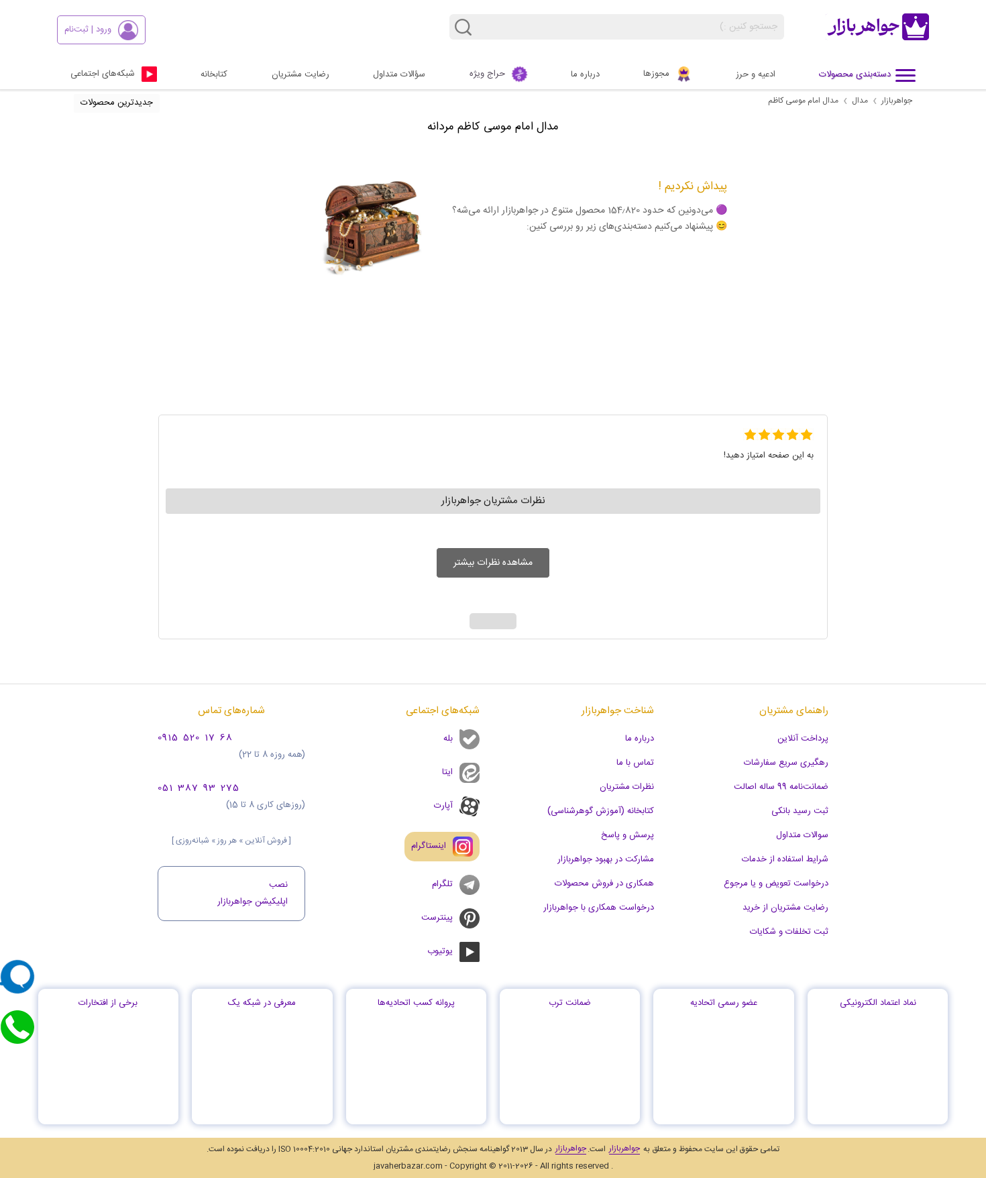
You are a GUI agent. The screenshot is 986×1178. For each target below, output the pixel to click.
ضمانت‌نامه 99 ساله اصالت (781, 787)
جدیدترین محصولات (116, 102)
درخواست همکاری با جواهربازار (598, 907)
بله (448, 738)
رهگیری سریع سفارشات (786, 762)
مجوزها (656, 73)
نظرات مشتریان (627, 787)
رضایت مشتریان (300, 74)
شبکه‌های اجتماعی (102, 73)
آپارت (443, 805)
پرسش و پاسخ (627, 835)
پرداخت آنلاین (802, 738)
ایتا (447, 772)
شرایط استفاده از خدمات (785, 859)
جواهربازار (896, 100)
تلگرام (442, 884)
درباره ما (585, 74)
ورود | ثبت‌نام (87, 29)
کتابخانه (214, 74)
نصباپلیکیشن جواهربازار (252, 893)
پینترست (437, 917)
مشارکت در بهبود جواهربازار (605, 859)
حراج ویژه (487, 73)
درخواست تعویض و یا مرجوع (776, 883)
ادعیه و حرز (755, 74)
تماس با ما (635, 762)
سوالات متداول (802, 835)
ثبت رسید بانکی (799, 811)
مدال (860, 100)
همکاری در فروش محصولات (604, 883)
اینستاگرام (428, 846)
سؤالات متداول (399, 74)
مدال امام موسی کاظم (803, 100)
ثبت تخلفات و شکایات (789, 931)
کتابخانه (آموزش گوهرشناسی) (600, 811)
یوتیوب (440, 951)
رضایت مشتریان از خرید (785, 907)
